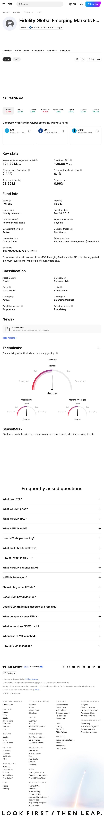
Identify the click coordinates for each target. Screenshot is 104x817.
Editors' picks (61, 732)
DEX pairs (7, 726)
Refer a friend (61, 710)
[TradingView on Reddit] (99, 667)
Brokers (32, 724)
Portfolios (6, 767)
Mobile (5, 786)
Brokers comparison (37, 726)
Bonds (5, 718)
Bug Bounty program (37, 803)
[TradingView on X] (63, 667)
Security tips (34, 800)
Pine (4, 729)
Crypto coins (8, 721)
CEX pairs (7, 724)
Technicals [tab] (52, 50)
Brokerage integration (90, 726)
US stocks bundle (36, 743)
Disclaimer (33, 789)
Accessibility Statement (38, 797)
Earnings (6, 753)
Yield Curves (8, 769)
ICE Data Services (31, 679)
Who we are (33, 750)
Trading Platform (88, 716)
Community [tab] (38, 50)
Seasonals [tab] (65, 50)
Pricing (31, 707)
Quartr (37, 690)
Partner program (88, 729)
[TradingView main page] (10, 4)
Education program (89, 732)
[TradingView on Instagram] (78, 667)
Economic (7, 750)
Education (60, 729)
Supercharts (8, 704)
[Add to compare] (30, 131)
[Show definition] (36, 160)
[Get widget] (82, 59)
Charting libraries (88, 707)
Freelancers (60, 745)
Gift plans (33, 713)
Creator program (63, 713)
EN (74, 4)
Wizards (59, 743)
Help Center (34, 759)
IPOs (4, 759)
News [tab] (26, 50)
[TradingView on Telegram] (89, 667)
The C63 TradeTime (37, 778)
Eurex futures (34, 740)
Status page (34, 805)
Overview (33, 721)
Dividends (7, 756)
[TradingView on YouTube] (73, 667)
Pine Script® (8, 778)
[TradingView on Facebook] (68, 667)
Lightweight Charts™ (89, 710)
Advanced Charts (88, 713)
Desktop (6, 789)
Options (6, 772)
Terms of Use (34, 786)
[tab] (7, 59)
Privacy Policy (34, 791)
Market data (34, 710)
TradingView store (36, 772)
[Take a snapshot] (77, 59)
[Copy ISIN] (28, 251)
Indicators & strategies (65, 740)
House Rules (61, 716)
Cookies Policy (35, 794)
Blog (30, 756)
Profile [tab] (18, 50)
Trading (59, 726)
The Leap (33, 729)
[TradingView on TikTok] (94, 667)
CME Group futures (36, 737)
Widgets (84, 704)
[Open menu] (3, 4)
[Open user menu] (81, 4)
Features (32, 704)
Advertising (85, 724)
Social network (62, 704)
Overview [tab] (7, 50)
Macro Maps (8, 775)
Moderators (60, 718)
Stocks (5, 712)
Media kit (32, 764)
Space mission (35, 753)
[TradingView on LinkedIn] (83, 667)
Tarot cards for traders (38, 775)
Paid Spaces (61, 748)
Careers (32, 762)
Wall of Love (61, 707)
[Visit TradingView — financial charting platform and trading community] (13, 98)
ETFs (5, 715)
